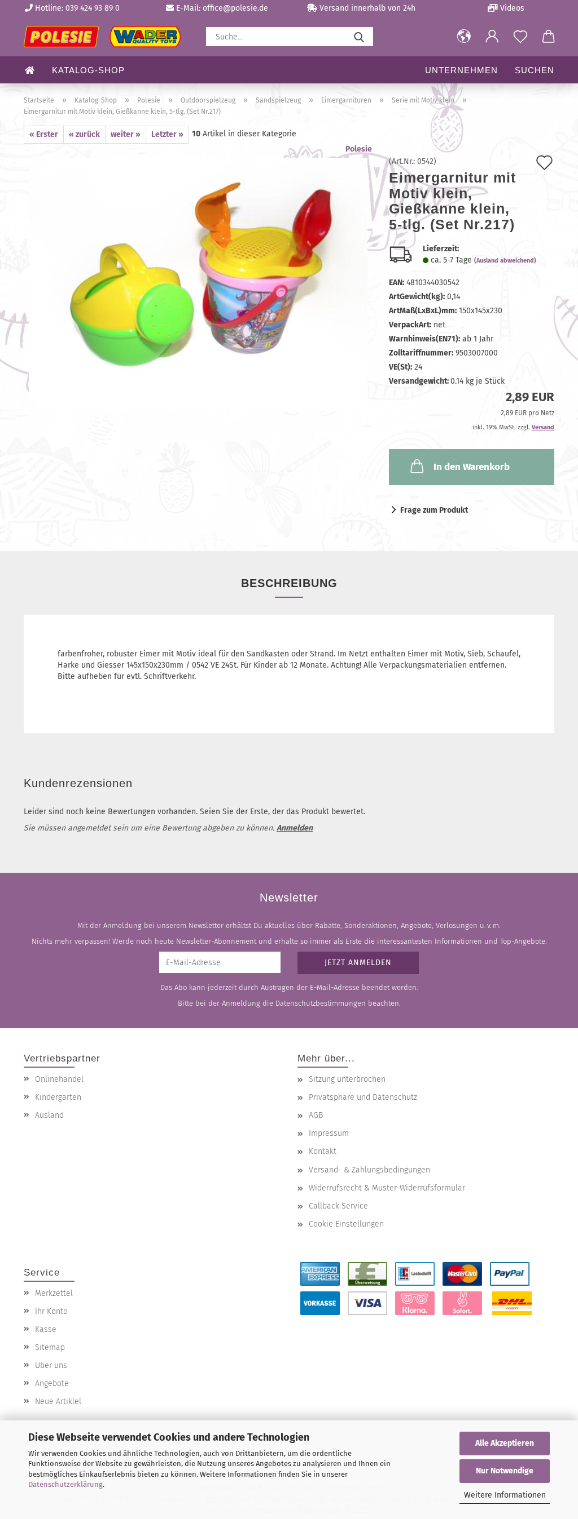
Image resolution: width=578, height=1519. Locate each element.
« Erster (43, 134)
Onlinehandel (59, 1079)
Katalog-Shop (88, 70)
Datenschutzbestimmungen (320, 1003)
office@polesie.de (235, 8)
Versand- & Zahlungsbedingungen (369, 1170)
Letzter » (167, 134)
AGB (316, 1115)
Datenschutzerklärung (65, 1484)
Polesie (358, 149)
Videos (511, 8)
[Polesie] (106, 36)
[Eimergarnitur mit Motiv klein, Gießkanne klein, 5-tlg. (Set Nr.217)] (198, 284)
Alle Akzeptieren (504, 1443)
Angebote (52, 1383)
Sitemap (50, 1347)
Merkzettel (54, 1293)
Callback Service (338, 1206)
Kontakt (322, 1151)
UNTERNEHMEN (461, 70)
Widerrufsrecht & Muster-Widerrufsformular (387, 1188)
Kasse (45, 1329)
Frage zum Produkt (434, 510)
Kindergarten (58, 1097)
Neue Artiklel (58, 1401)
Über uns (51, 1365)
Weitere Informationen (505, 1495)
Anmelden (295, 828)
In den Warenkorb (472, 467)
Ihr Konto (51, 1311)
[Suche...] (359, 36)
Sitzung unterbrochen (347, 1079)
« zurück (84, 134)
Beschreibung (289, 583)
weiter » (126, 134)
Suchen (534, 70)
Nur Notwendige (504, 1471)
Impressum (329, 1133)
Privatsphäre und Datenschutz (363, 1097)
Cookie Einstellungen (346, 1224)
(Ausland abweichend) (505, 260)
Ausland (49, 1115)
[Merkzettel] (520, 36)
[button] (464, 36)
